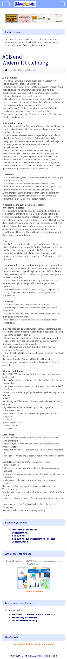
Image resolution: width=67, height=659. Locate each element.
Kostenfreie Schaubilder (24, 529)
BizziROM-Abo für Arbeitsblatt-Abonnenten (33, 538)
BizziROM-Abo (19, 535)
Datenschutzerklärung (32, 45)
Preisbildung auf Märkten (25, 617)
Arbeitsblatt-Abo (20, 532)
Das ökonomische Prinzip (24, 620)
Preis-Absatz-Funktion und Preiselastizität (34, 614)
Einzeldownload (20, 541)
